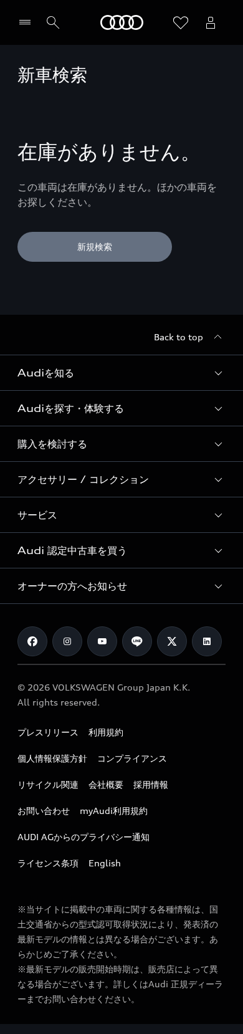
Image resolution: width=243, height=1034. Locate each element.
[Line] (137, 641)
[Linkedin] (207, 641)
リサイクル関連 (48, 784)
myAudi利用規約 (114, 810)
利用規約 (105, 732)
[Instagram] (67, 641)
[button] (121, 373)
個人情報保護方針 (52, 758)
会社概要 (105, 784)
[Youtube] (102, 641)
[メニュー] (27, 22)
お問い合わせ (43, 810)
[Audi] (121, 22)
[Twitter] (172, 641)
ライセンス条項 (48, 863)
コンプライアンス (132, 758)
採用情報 (150, 784)
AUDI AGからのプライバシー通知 (83, 836)
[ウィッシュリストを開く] (181, 22)
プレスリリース (48, 732)
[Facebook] (32, 641)
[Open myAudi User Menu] (211, 22)
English (104, 863)
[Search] (53, 22)
